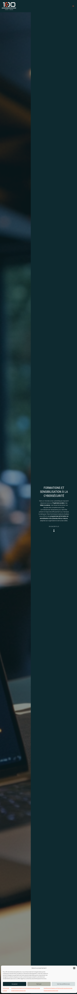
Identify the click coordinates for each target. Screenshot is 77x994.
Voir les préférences (63, 984)
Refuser (39, 984)
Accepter (15, 984)
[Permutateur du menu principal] (73, 6)
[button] (74, 968)
